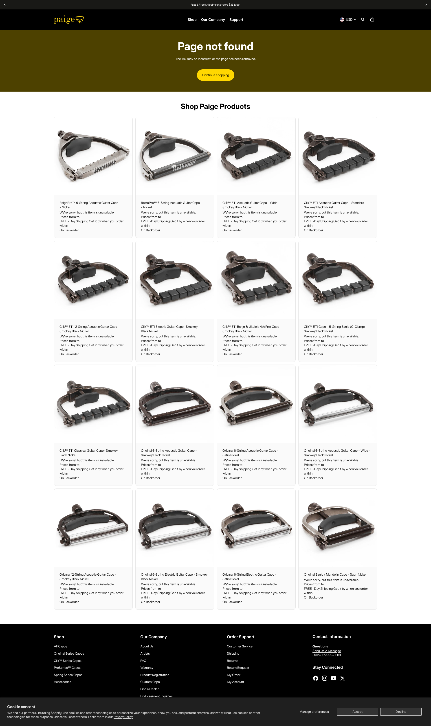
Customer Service (240, 646)
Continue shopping (215, 75)
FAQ (143, 661)
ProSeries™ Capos (67, 668)
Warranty (146, 668)
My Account (235, 682)
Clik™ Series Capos (67, 661)
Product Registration (154, 675)
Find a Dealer (149, 689)
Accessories (62, 682)
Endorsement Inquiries (156, 696)
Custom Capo (150, 682)
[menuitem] (192, 19)
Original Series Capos (69, 653)
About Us (147, 646)
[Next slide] (125, 156)
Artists (145, 653)
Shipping (233, 653)
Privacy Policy (123, 717)
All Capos (60, 646)
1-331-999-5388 (329, 655)
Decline (401, 712)
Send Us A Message (326, 651)
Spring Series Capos (68, 675)
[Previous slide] (61, 156)
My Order (233, 675)
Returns (232, 661)
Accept (357, 712)
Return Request (238, 668)
